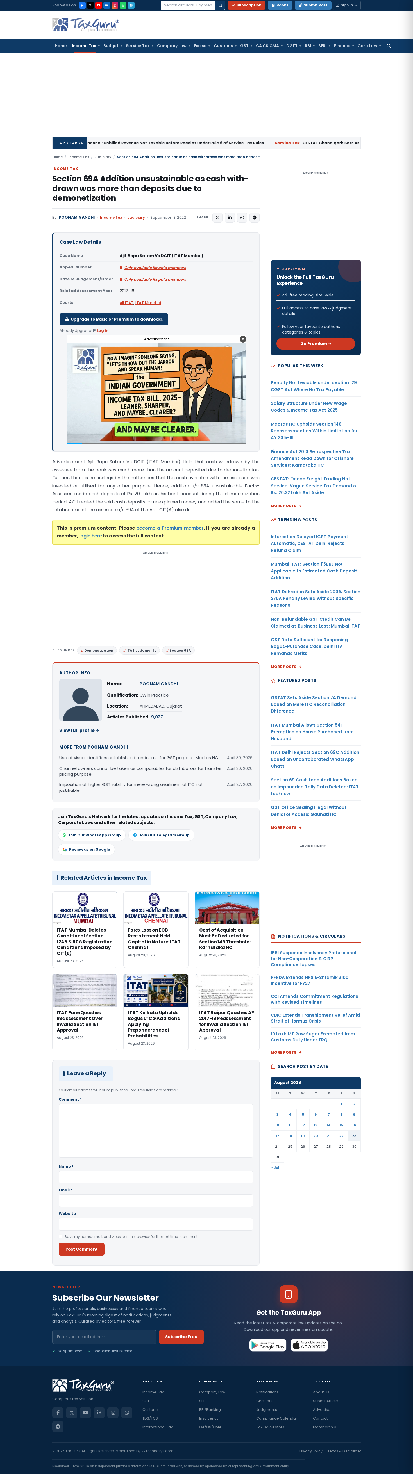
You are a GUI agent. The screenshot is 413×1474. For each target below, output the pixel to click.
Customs (223, 46)
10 (277, 1125)
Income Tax (84, 46)
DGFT (292, 46)
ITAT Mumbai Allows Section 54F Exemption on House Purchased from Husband (312, 732)
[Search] (220, 5)
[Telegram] (131, 5)
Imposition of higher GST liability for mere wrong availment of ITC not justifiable (131, 787)
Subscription (249, 5)
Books (282, 5)
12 (303, 1125)
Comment (70, 1099)
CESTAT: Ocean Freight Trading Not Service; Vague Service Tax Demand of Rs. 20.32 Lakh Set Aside (314, 486)
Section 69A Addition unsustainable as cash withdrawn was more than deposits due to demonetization (150, 188)
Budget (111, 46)
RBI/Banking (210, 1409)
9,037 (157, 717)
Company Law (172, 46)
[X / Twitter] (90, 5)
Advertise (321, 1409)
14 (328, 1125)
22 (341, 1135)
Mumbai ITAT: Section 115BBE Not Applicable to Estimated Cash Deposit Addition (314, 571)
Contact (320, 1418)
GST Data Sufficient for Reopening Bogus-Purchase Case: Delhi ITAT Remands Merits (309, 646)
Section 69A (180, 650)
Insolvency (209, 1418)
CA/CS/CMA (210, 1427)
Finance (342, 46)
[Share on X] (217, 218)
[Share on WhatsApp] (242, 218)
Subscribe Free (181, 1337)
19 (303, 1135)
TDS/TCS (150, 1418)
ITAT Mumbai (148, 302)
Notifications (267, 1392)
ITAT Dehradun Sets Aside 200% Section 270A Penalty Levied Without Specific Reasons (315, 598)
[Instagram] (115, 5)
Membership (324, 1427)
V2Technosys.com (157, 1450)
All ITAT (126, 302)
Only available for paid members (155, 267)
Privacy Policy (311, 1451)
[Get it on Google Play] (268, 1345)
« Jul (275, 1167)
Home (61, 46)
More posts (284, 505)
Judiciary (103, 156)
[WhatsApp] (123, 5)
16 (354, 1125)
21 (328, 1135)
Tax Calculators (270, 1427)
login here (90, 536)
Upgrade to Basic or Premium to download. (117, 319)
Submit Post (316, 5)
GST (244, 46)
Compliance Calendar (276, 1418)
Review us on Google (89, 849)
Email (65, 1190)
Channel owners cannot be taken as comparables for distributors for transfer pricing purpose (140, 771)
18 (290, 1135)
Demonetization (98, 650)
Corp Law (367, 46)
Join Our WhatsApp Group (94, 835)
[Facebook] (82, 5)
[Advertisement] (206, 94)
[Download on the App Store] (309, 1345)
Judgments (266, 1409)
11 (290, 1125)
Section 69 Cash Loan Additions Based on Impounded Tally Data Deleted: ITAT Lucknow (315, 787)
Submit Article (325, 1401)
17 (277, 1135)
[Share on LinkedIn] (230, 218)
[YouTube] (98, 5)
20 (315, 1135)
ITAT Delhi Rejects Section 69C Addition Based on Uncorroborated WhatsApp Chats (315, 759)
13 (315, 1125)
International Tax (157, 1427)
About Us (321, 1392)
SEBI (322, 46)
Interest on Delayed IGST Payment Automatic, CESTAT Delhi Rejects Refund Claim (309, 543)
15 (341, 1125)
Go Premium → (316, 343)
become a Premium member (170, 528)
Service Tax (138, 46)
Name (66, 1166)
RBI (308, 46)
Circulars (264, 1401)
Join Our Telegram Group (164, 835)
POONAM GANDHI (77, 217)
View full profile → (79, 730)
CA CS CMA (267, 46)
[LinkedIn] (106, 5)
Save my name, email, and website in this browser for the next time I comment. (131, 1236)
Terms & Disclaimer (344, 1451)
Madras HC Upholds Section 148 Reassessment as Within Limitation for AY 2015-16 (314, 431)
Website (67, 1213)
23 (354, 1135)
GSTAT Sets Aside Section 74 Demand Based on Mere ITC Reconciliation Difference (314, 704)
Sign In (347, 5)
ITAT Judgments (141, 650)
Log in (102, 330)
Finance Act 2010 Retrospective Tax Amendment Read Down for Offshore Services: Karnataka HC (312, 458)
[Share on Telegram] (254, 218)
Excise (200, 46)
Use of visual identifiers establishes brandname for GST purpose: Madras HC (138, 758)
